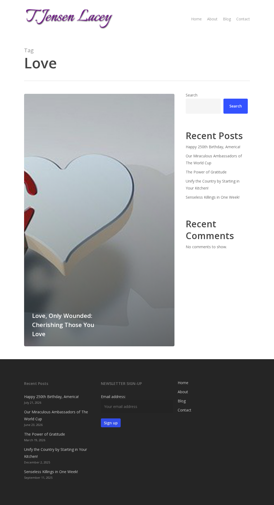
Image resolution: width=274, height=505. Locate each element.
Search (191, 95)
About (183, 391)
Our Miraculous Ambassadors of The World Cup (214, 159)
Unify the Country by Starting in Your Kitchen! (212, 185)
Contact (184, 410)
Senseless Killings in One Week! (212, 197)
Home (183, 382)
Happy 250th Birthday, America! (213, 146)
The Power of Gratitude (206, 171)
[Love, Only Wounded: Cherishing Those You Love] (99, 220)
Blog (182, 400)
